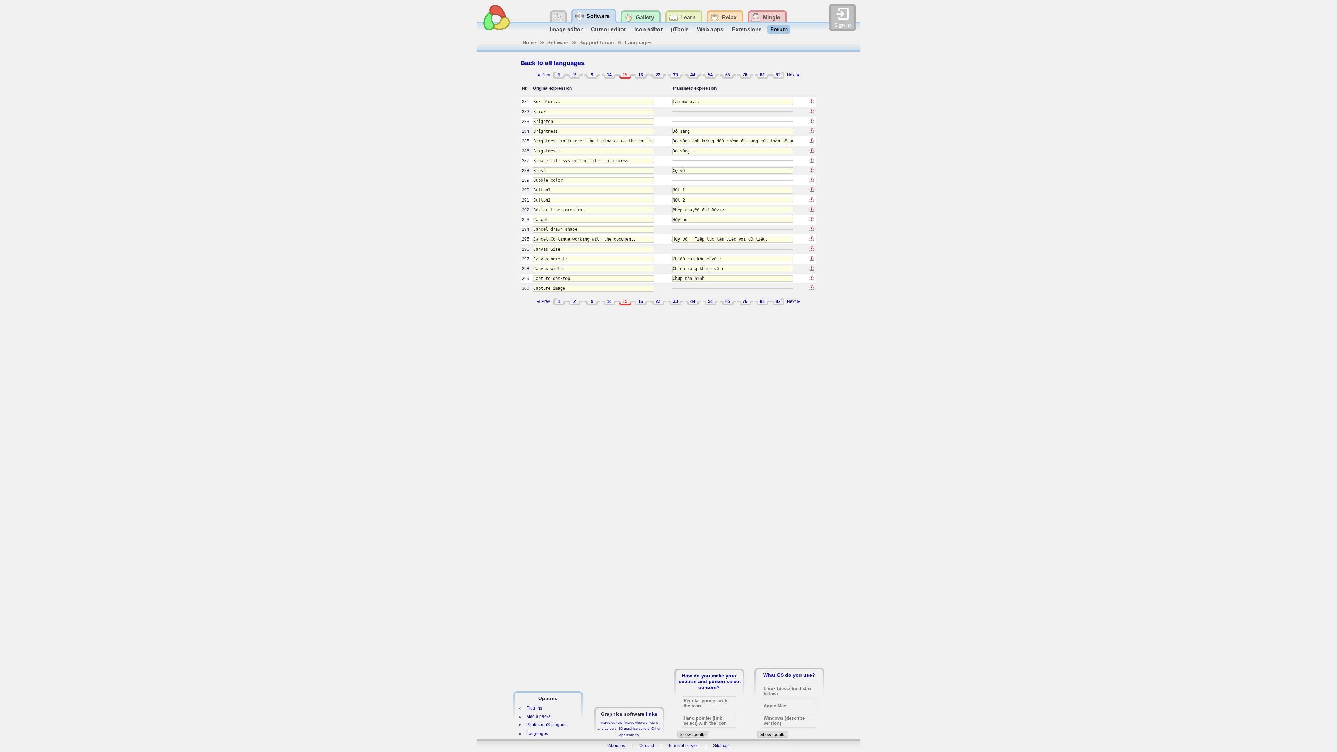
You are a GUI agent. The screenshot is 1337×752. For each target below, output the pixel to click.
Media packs (538, 716)
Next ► (794, 74)
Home (529, 42)
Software (557, 42)
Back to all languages (553, 63)
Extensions (747, 29)
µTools (680, 29)
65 (727, 74)
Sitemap (721, 745)
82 (778, 74)
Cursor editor (608, 29)
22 (658, 74)
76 (745, 74)
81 (762, 74)
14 (609, 74)
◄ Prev (543, 74)
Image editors (611, 722)
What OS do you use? (789, 675)
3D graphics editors (633, 728)
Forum (779, 29)
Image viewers (635, 722)
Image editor (566, 29)
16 (640, 74)
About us (616, 745)
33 (675, 74)
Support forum (596, 42)
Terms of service (683, 745)
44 (692, 74)
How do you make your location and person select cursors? (709, 681)
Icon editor (648, 29)
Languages (638, 42)
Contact (646, 745)
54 (710, 74)
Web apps (710, 29)
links (651, 714)
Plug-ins (534, 708)
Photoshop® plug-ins (546, 724)
